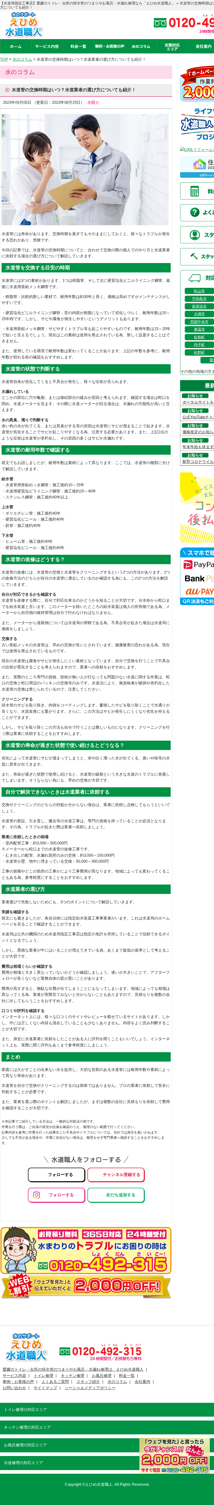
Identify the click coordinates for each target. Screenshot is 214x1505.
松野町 (199, 352)
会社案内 (142, 1382)
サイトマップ (45, 1388)
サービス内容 (14, 1376)
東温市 (199, 329)
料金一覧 (127, 1376)
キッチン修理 (72, 1376)
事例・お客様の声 (18, 1382)
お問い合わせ (14, 1388)
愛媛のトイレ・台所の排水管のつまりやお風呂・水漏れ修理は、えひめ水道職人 (73, 1369)
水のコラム (117, 1382)
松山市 (199, 291)
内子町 (199, 345)
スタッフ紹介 (88, 1382)
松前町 (199, 337)
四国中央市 (199, 322)
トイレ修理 (43, 1376)
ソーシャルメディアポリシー (90, 1388)
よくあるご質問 (55, 1382)
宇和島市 (199, 299)
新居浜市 (199, 306)
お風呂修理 (101, 1376)
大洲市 (199, 314)
